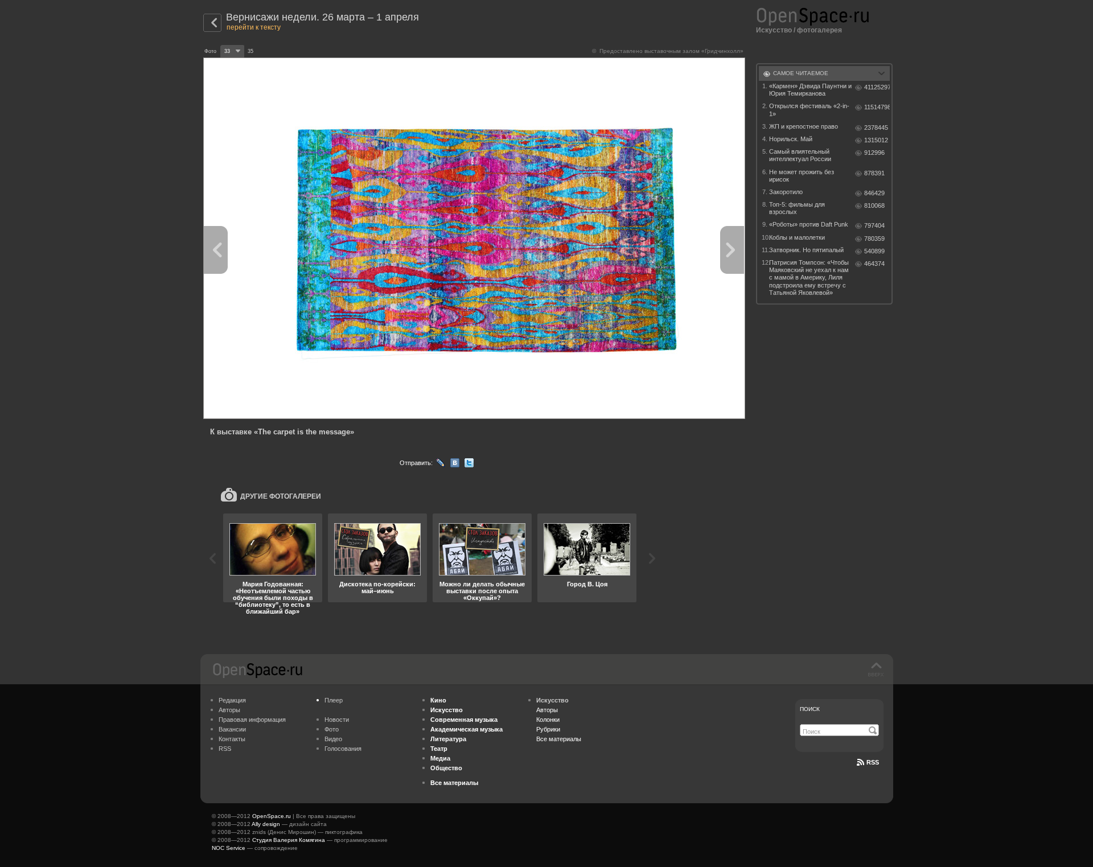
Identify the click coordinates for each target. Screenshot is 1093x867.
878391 (874, 173)
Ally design (266, 824)
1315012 (876, 140)
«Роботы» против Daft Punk (808, 224)
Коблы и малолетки (797, 237)
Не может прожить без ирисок (801, 176)
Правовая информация (252, 719)
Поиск (810, 709)
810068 (874, 205)
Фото (331, 729)
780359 (874, 238)
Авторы (229, 709)
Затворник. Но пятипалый (806, 249)
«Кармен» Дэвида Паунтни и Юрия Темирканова (810, 90)
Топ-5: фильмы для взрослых (797, 208)
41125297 (877, 87)
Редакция (232, 700)
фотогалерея (819, 30)
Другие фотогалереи (280, 496)
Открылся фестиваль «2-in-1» (809, 109)
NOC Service (228, 848)
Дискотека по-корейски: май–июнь (377, 587)
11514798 (877, 107)
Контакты (232, 738)
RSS (225, 748)
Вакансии (232, 729)
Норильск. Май (790, 138)
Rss (872, 762)
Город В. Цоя (587, 584)
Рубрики (548, 729)
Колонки (548, 719)
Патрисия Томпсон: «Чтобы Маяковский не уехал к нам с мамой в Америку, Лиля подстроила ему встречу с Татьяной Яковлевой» (809, 277)
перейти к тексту (254, 27)
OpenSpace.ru (271, 816)
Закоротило (786, 191)
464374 (874, 263)
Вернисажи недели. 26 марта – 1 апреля (322, 17)
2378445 (876, 127)
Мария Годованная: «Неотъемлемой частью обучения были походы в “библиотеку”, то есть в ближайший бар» (273, 598)
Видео (333, 738)
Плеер (333, 700)
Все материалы (558, 738)
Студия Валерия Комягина (288, 840)
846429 (874, 193)
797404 (874, 225)
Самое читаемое (800, 73)
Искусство (774, 30)
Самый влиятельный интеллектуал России (800, 155)
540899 (874, 251)
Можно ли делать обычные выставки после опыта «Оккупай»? (482, 591)
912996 (874, 152)
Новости (336, 719)
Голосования (342, 748)
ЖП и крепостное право (803, 126)
